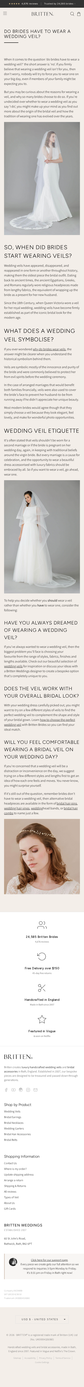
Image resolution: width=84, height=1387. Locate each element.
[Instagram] (28, 1090)
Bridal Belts (10, 1140)
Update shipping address (19, 1174)
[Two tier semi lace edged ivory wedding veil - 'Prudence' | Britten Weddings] (42, 234)
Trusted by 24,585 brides (42, 3)
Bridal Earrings (12, 1117)
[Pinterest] (21, 1090)
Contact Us (10, 1163)
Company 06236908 (13, 1290)
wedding (37, 808)
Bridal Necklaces (13, 1123)
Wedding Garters (14, 1128)
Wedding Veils (12, 1111)
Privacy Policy (45, 1358)
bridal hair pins (67, 803)
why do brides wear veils (49, 349)
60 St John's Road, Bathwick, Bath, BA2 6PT (18, 1241)
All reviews (10, 1191)
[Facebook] (6, 1090)
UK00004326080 (44, 1339)
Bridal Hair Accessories (17, 1134)
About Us (9, 1203)
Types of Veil (11, 1197)
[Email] (35, 1090)
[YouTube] (13, 1090)
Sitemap (17, 1358)
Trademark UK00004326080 (17, 1298)
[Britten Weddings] (42, 14)
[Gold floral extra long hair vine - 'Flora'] (42, 893)
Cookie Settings (42, 1362)
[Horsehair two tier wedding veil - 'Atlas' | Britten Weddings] (42, 592)
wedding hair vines (17, 808)
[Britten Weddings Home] (18, 1057)
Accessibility (30, 1358)
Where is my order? (15, 1169)
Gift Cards (10, 1208)
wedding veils (13, 666)
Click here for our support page (49, 1260)
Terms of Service (62, 1358)
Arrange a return (13, 1180)
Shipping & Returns (15, 1186)
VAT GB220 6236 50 (12, 1294)
